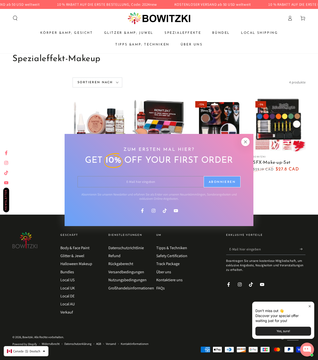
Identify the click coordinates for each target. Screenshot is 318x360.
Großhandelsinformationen (131, 288)
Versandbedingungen (126, 272)
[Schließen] (245, 141)
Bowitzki (27, 337)
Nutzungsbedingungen (127, 279)
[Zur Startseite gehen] (159, 18)
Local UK (67, 288)
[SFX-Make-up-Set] (99, 125)
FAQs (160, 288)
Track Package (168, 263)
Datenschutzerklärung (77, 344)
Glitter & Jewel (72, 255)
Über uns (163, 272)
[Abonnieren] (303, 249)
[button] (15, 18)
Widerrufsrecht (51, 344)
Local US (67, 279)
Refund (114, 255)
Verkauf (66, 312)
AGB (98, 344)
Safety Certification (171, 255)
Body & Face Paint (74, 247)
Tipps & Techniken (171, 247)
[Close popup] (310, 306)
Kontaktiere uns (169, 279)
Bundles (67, 272)
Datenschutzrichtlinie (126, 247)
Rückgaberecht (120, 263)
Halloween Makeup (76, 263)
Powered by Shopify (24, 344)
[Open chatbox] (307, 350)
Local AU (67, 304)
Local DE (67, 296)
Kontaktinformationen (135, 344)
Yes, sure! (283, 331)
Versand (111, 344)
